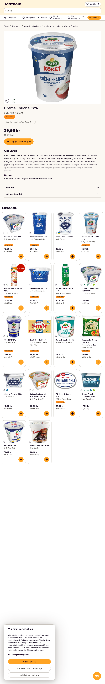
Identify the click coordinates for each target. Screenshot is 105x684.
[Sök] (6, 10)
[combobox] (54, 10)
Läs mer (8, 175)
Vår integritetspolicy (18, 654)
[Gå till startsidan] (13, 4)
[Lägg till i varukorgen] (21, 256)
